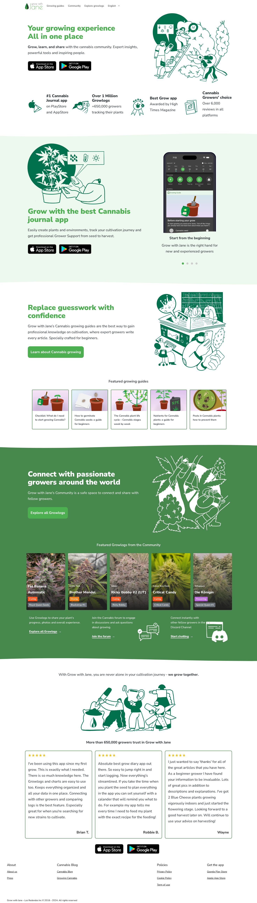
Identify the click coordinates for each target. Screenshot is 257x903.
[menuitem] (116, 6)
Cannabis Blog (65, 871)
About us (12, 871)
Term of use (163, 884)
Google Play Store (217, 871)
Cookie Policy (164, 878)
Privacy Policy (164, 871)
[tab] (183, 263)
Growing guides (55, 6)
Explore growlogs (94, 6)
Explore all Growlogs (48, 512)
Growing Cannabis (67, 878)
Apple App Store (216, 878)
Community (74, 6)
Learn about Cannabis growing (56, 352)
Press (10, 878)
